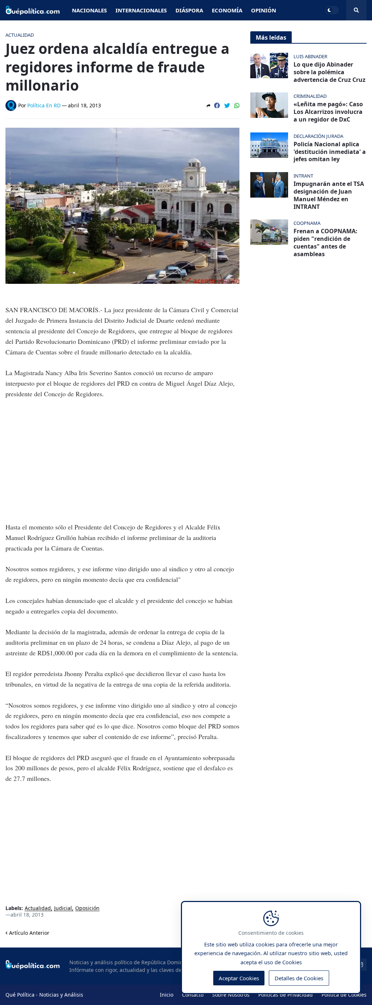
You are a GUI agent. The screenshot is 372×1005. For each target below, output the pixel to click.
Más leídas (271, 37)
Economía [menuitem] (227, 10)
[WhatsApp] (236, 105)
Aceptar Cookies (239, 978)
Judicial (63, 908)
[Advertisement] (122, 460)
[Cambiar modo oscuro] (332, 10)
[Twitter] (227, 105)
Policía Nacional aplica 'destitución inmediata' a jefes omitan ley (330, 151)
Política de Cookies (344, 994)
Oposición (87, 908)
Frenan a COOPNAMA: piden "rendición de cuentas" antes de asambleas (325, 242)
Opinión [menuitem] (263, 10)
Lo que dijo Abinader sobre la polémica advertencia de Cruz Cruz (329, 72)
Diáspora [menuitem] (189, 10)
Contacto (192, 994)
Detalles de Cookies (299, 978)
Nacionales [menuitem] (89, 10)
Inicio (166, 994)
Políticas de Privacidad (285, 994)
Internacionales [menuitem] (141, 10)
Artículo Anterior (29, 932)
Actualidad (38, 908)
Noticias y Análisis (61, 994)
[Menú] (356, 10)
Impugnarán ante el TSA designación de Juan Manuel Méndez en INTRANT (329, 195)
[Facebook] (217, 105)
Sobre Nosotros (231, 994)
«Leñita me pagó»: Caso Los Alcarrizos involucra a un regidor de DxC (328, 111)
